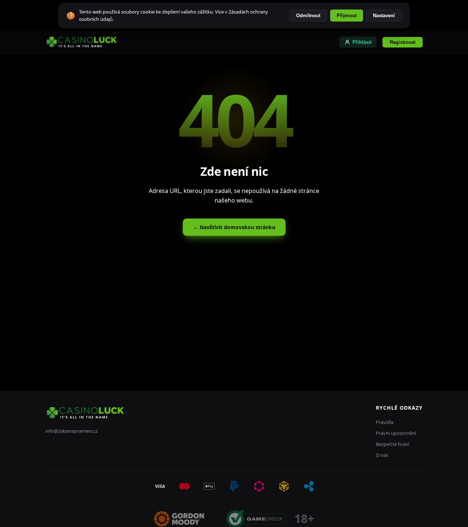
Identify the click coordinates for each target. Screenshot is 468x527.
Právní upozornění (396, 433)
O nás (382, 455)
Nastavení (384, 15)
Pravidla (384, 422)
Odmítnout (308, 15)
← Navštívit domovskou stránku (234, 227)
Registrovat (402, 42)
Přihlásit (361, 42)
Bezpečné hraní (392, 444)
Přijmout (346, 15)
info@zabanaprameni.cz (71, 431)
